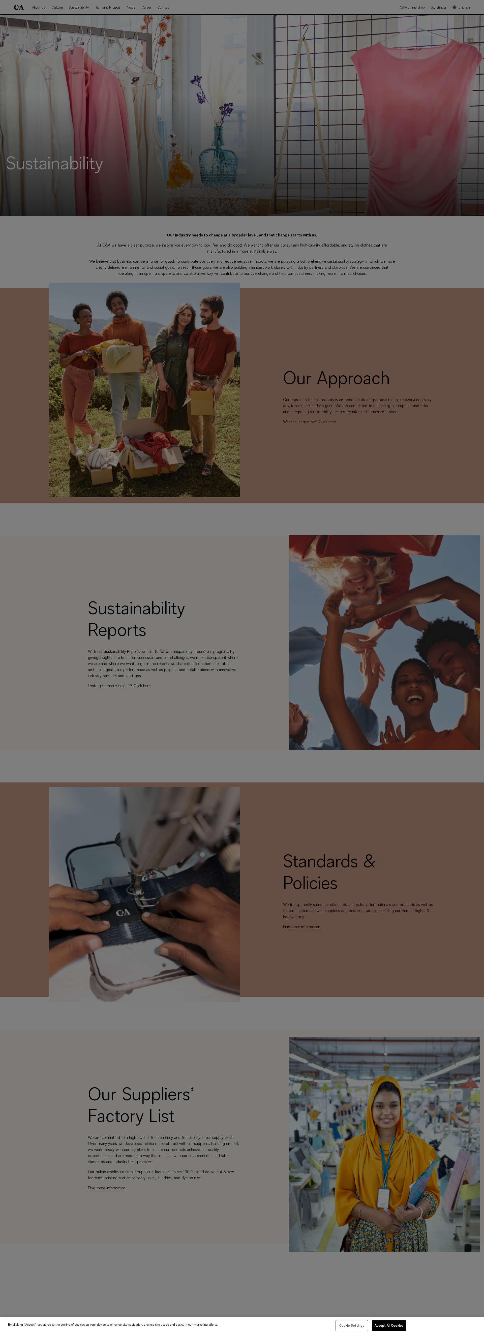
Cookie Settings (351, 1325)
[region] (242, 1326)
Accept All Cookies (389, 1325)
